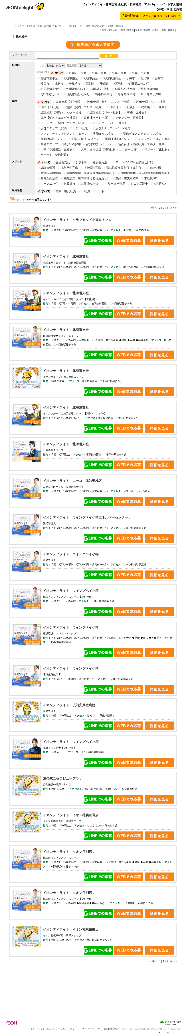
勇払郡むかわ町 (51, 94)
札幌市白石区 (140, 73)
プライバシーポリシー (68, 1029)
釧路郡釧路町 (103, 94)
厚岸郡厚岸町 (126, 94)
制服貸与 (69, 183)
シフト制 (81, 162)
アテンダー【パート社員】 (109, 123)
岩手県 (138, 30)
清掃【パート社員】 (123, 107)
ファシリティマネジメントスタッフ (64, 133)
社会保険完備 (92, 167)
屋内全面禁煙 (49, 178)
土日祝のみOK (89, 183)
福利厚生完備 (69, 167)
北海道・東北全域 (108, 30)
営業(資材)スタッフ (53, 138)
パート (100, 191)
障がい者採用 (72, 144)
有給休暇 (155, 167)
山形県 (163, 30)
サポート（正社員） (157, 149)
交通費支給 (63, 162)
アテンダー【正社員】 (129, 117)
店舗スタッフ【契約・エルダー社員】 (65, 128)
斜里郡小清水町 (125, 88)
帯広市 (45, 83)
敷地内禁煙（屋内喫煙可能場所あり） (146, 173)
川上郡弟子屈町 (151, 94)
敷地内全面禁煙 (51, 173)
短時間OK (160, 183)
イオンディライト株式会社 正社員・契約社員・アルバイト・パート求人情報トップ (48, 26)
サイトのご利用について (109, 1029)
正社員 (85, 191)
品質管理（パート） (99, 144)
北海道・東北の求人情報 (95, 26)
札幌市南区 (70, 78)
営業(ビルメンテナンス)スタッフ (143, 133)
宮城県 (146, 30)
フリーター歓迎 (115, 183)
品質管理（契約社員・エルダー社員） (142, 144)
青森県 (130, 30)
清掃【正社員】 (51, 107)
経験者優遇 (48, 167)
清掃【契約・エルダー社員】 (85, 107)
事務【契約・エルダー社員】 (59, 117)
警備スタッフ (49, 144)
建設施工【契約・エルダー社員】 (62, 112)
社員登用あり (101, 162)
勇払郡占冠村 (101, 88)
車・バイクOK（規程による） (135, 162)
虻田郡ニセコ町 (138, 83)
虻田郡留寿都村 (51, 88)
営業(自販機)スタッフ (85, 138)
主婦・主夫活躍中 (127, 178)
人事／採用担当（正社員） (58, 149)
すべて (59, 73)
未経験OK (150, 178)
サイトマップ (88, 1029)
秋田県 (155, 30)
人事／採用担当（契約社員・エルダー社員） (110, 149)
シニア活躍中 (139, 183)
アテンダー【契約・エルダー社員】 (64, 123)
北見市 (59, 83)
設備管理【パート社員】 (152, 101)
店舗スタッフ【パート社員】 (114, 128)
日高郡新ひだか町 (78, 94)
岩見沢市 (74, 83)
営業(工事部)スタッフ (118, 138)
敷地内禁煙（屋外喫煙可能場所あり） (91, 173)
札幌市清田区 (112, 78)
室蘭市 (159, 78)
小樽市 (130, 78)
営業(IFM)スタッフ (104, 133)
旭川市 (144, 78)
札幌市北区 (99, 73)
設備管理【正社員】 (69, 101)
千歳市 (104, 83)
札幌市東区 (119, 73)
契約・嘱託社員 (66, 191)
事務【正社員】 (137, 112)
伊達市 (118, 83)
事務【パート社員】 (97, 117)
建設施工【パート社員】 (106, 112)
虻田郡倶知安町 (76, 88)
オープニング (49, 183)
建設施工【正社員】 (154, 107)
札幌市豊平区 (49, 78)
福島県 (171, 30)
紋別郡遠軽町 (149, 88)
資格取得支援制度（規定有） (125, 167)
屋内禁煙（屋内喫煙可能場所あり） (86, 178)
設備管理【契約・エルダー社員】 (109, 101)
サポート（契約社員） (55, 154)
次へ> (173, 207)
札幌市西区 (90, 78)
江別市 (90, 83)
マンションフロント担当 (154, 138)
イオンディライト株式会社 (42, 1029)
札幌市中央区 (77, 73)
